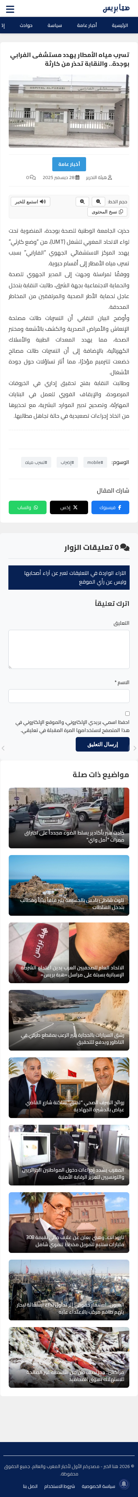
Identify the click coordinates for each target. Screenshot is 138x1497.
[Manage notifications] (124, 1483)
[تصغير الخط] (98, 201)
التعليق (122, 623)
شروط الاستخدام (59, 1486)
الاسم (122, 682)
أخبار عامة (87, 25)
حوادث (26, 25)
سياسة (55, 25)
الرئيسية (120, 25)
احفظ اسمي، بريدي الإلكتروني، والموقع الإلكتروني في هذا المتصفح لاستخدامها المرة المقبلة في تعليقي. (72, 726)
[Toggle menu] (11, 8)
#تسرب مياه (36, 462)
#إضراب (67, 462)
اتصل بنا (30, 1486)
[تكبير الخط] (82, 201)
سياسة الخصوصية (98, 1486)
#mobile (95, 462)
